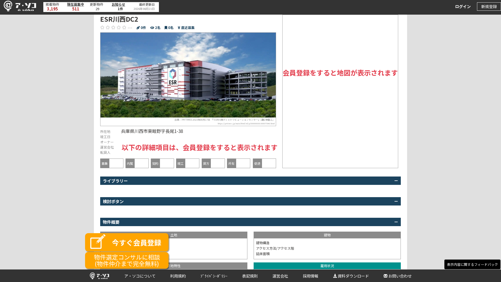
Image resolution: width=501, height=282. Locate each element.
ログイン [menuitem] (463, 6)
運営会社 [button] (280, 275)
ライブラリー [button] (115, 181)
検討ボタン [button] (113, 201)
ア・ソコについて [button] (140, 275)
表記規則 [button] (250, 275)
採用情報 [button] (310, 275)
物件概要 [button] (111, 222)
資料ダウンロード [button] (353, 275)
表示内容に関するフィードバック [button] (472, 264)
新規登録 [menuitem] (489, 6)
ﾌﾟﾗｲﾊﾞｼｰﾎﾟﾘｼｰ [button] (214, 275)
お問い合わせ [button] (400, 275)
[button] (18, 6)
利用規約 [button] (178, 275)
